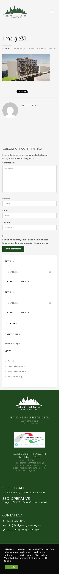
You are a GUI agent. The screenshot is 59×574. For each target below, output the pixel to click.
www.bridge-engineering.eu (23, 529)
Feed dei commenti (17, 371)
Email (6, 210)
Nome (6, 198)
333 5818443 (18, 520)
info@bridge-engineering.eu (24, 525)
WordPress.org (15, 376)
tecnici (8, 48)
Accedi (11, 361)
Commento (8, 162)
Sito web (6, 222)
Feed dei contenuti (16, 366)
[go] (50, 272)
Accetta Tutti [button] (11, 567)
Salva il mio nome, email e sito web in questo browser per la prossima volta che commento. (25, 241)
